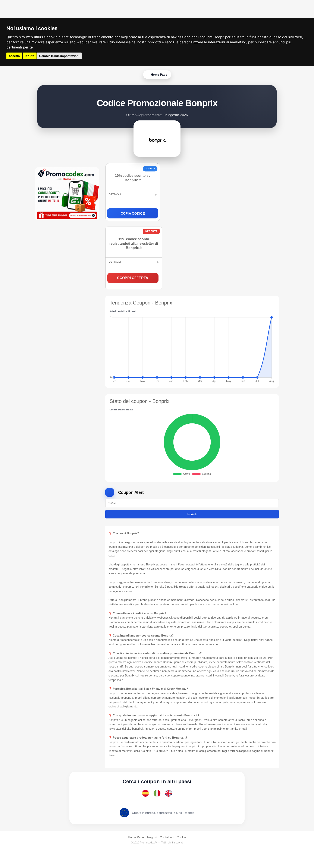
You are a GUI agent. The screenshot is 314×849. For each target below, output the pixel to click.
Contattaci (166, 837)
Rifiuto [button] (29, 56)
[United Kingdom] (168, 793)
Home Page (136, 837)
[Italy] (157, 793)
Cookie (181, 837)
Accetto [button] (14, 56)
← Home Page (157, 74)
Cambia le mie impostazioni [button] (59, 56)
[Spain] (145, 793)
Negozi (152, 837)
